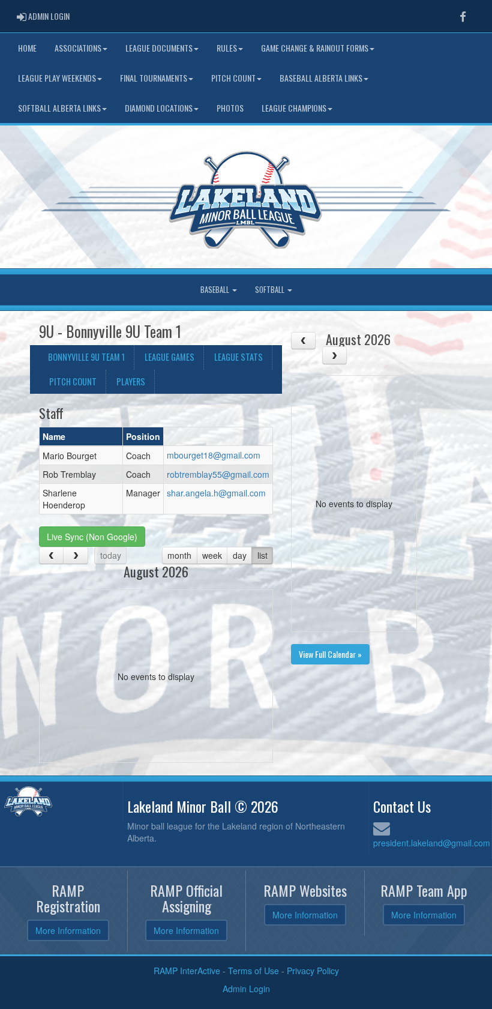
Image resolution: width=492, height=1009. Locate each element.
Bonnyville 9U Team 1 (86, 357)
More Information (68, 930)
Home (27, 47)
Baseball (215, 289)
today (110, 555)
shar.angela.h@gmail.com (216, 493)
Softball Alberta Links (59, 107)
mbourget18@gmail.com (213, 455)
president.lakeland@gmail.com (431, 843)
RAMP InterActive (187, 971)
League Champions (294, 107)
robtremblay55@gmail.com (218, 474)
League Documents (159, 47)
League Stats (238, 357)
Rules (227, 47)
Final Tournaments (153, 77)
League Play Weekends (57, 77)
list (262, 555)
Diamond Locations (159, 107)
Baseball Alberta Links (321, 77)
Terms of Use (253, 971)
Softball (270, 289)
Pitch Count (233, 77)
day (240, 555)
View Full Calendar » (330, 654)
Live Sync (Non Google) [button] (92, 537)
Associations (78, 47)
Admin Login (246, 989)
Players (130, 381)
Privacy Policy (313, 971)
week (212, 555)
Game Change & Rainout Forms (314, 47)
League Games (169, 357)
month (179, 555)
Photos (230, 107)
